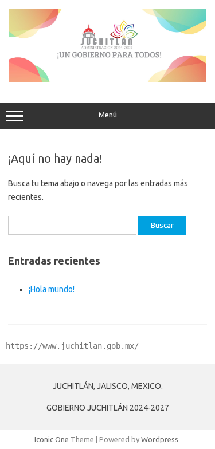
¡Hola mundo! (52, 289)
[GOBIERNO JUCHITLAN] (107, 79)
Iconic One (51, 439)
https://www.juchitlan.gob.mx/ (72, 345)
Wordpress (159, 439)
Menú (108, 115)
